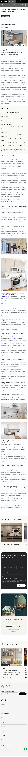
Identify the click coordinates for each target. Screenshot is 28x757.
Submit (21, 585)
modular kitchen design (7, 171)
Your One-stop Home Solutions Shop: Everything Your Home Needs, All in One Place (13, 150)
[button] (10, 108)
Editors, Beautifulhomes (9, 24)
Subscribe (23, 693)
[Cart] (25, 4)
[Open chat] (25, 749)
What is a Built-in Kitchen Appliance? (11, 112)
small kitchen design (13, 338)
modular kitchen (19, 479)
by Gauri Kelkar (7, 677)
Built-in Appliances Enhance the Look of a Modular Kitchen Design (12, 123)
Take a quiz (14, 631)
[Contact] (17, 4)
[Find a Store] (23, 4)
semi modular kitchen (6, 296)
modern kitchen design (7, 163)
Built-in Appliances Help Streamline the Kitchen (15, 142)
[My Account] (20, 4)
